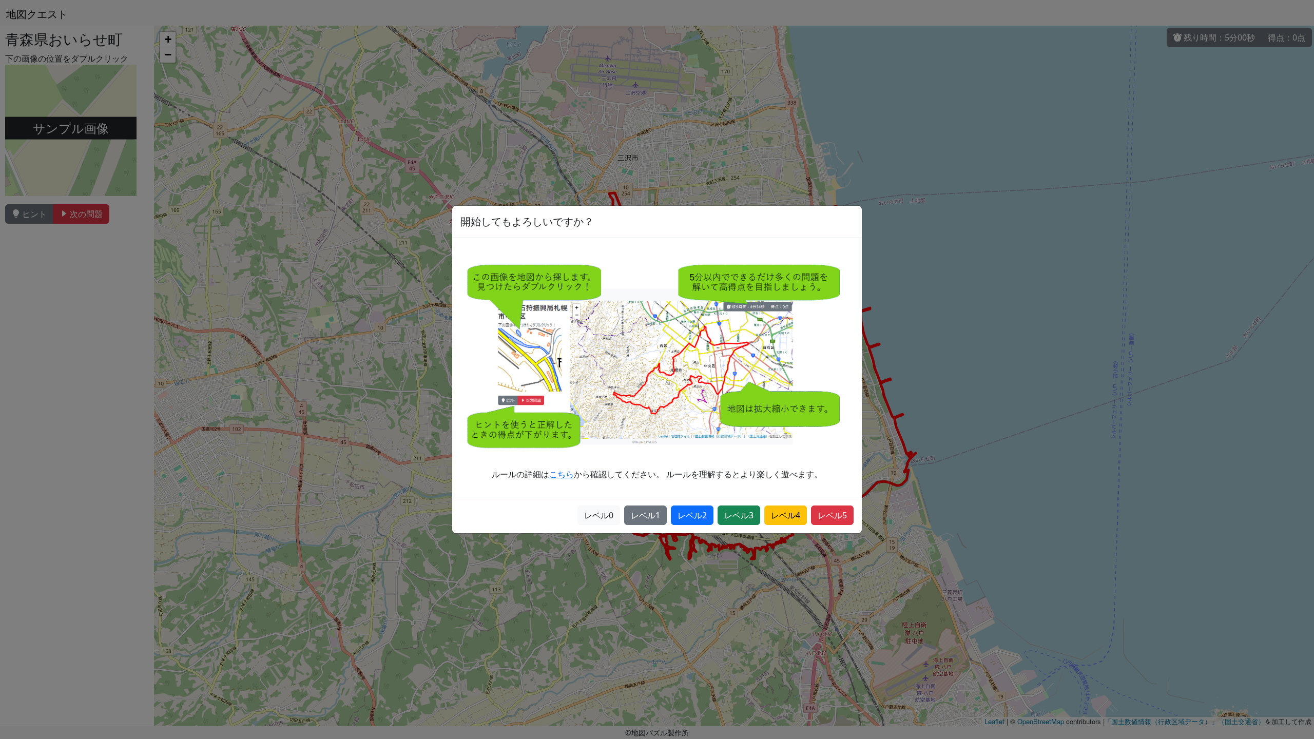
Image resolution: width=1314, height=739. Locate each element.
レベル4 (785, 515)
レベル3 (738, 515)
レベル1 (645, 515)
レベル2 (692, 515)
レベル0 (598, 515)
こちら (561, 474)
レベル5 (832, 515)
